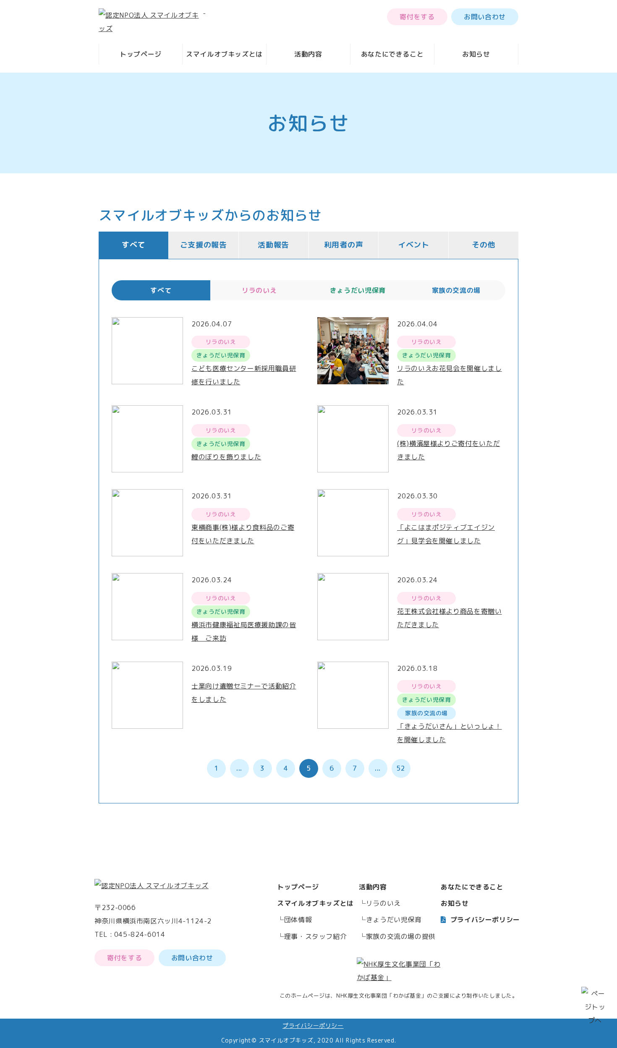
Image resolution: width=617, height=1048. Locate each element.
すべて (133, 245)
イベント (413, 245)
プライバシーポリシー (485, 919)
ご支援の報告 (203, 245)
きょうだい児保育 (394, 919)
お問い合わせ (485, 16)
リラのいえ (383, 903)
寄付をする (417, 16)
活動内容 (308, 54)
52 (400, 768)
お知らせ (476, 54)
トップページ (141, 54)
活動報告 (273, 245)
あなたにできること (392, 54)
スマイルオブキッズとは (224, 54)
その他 (483, 245)
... (239, 768)
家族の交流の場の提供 (401, 936)
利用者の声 (343, 245)
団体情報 (298, 919)
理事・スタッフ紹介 (315, 936)
